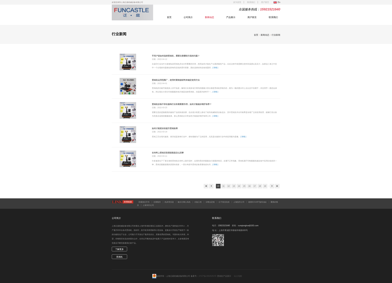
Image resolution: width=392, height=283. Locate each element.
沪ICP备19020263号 (208, 276)
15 (244, 186)
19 (265, 186)
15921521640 (224, 225)
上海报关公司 (238, 202)
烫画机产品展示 (224, 276)
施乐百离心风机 (184, 202)
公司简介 (188, 17)
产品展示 (230, 17)
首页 (169, 17)
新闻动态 (209, 17)
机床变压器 (169, 202)
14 (239, 186)
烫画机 (119, 257)
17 (255, 186)
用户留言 (265, 2)
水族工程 (198, 202)
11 (223, 186)
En (279, 2)
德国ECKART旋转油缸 (257, 202)
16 (249, 186)
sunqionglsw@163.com (248, 225)
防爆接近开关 (144, 202)
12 (229, 186)
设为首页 (237, 2)
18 (260, 186)
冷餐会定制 (210, 202)
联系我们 (251, 2)
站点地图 (238, 276)
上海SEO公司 (148, 205)
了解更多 (119, 249)
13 (234, 186)
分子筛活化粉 (224, 202)
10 (218, 186)
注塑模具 (157, 202)
